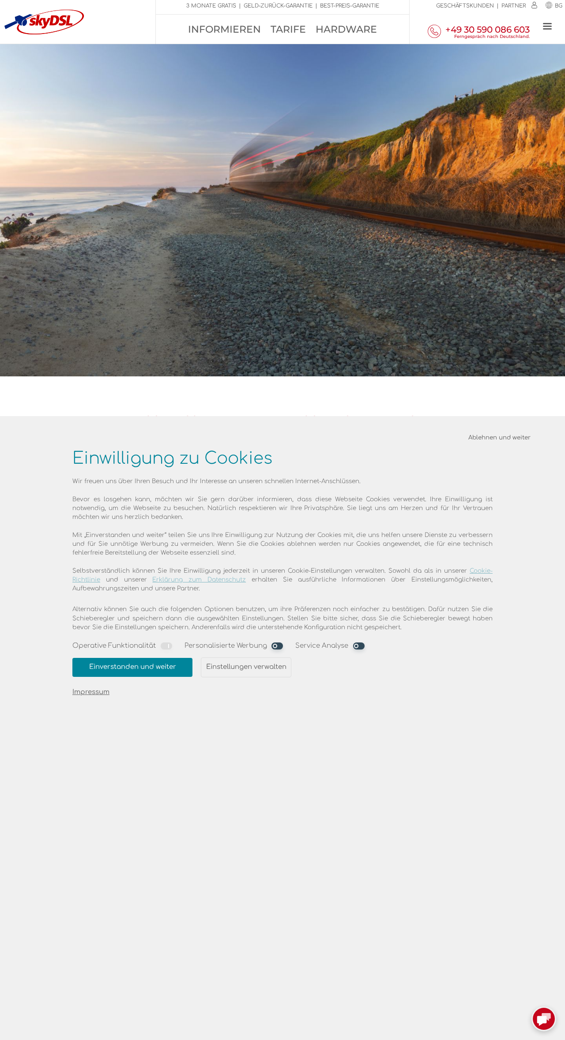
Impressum (90, 692)
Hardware (346, 29)
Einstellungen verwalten (246, 667)
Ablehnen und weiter (499, 437)
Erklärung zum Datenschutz (199, 579)
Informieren (224, 29)
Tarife (288, 29)
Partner (513, 6)
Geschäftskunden (465, 6)
